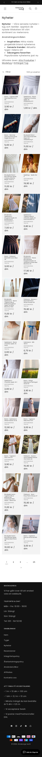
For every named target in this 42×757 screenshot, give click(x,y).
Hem (6, 635)
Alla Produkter (26, 60)
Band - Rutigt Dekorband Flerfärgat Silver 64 (31, 382)
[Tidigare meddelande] (4, 2)
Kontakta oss (10, 677)
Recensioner (10, 651)
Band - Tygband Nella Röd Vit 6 (29, 419)
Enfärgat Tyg (21, 63)
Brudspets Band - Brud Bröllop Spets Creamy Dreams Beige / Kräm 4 (10, 177)
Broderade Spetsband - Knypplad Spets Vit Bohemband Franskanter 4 (10, 218)
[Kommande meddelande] (38, 2)
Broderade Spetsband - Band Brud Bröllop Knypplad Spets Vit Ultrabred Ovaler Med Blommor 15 (30, 260)
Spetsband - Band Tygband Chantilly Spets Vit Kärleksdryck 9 (30, 99)
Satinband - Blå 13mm (29, 342)
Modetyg (7, 63)
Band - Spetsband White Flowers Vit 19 (10, 419)
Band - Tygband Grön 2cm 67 (9, 456)
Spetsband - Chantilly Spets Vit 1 (10, 381)
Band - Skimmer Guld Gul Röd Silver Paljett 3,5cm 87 (10, 136)
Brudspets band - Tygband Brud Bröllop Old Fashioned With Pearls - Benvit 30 (10, 497)
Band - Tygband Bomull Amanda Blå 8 (30, 537)
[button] (5, 8)
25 (34, 562)
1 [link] (6, 562)
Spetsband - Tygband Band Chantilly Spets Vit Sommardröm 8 (30, 217)
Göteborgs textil (24, 744)
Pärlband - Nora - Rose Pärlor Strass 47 (30, 495)
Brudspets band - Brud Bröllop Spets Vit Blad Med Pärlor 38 (10, 538)
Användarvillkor (11, 667)
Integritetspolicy (12, 656)
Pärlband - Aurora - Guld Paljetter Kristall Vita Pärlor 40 (30, 457)
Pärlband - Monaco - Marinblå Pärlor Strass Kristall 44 (31, 301)
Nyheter (7, 645)
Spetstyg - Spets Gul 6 (30, 175)
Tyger (6, 640)
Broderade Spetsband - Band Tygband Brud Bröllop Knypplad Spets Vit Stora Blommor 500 (10, 303)
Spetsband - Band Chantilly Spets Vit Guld (10, 343)
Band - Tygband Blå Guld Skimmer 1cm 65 (11, 98)
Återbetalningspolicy (14, 661)
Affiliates (8, 672)
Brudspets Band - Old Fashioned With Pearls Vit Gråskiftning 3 (30, 137)
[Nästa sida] (21, 567)
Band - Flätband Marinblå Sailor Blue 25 (10, 258)
